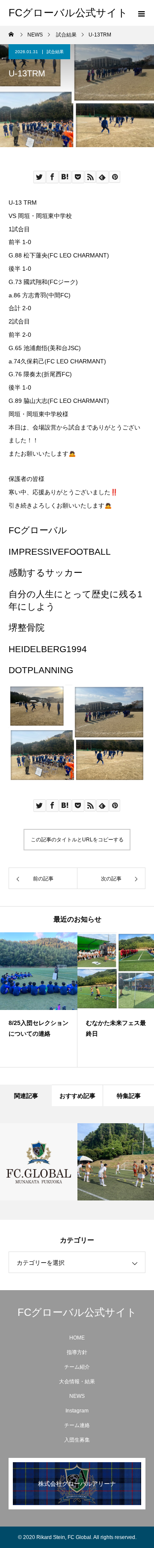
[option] (38, 999)
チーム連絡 (77, 1425)
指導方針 (77, 1352)
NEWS (77, 1396)
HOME (77, 1338)
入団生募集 (77, 1440)
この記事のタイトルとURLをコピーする (77, 840)
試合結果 (55, 51)
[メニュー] (141, 13)
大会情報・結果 (77, 1382)
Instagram (77, 1411)
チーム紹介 (77, 1367)
